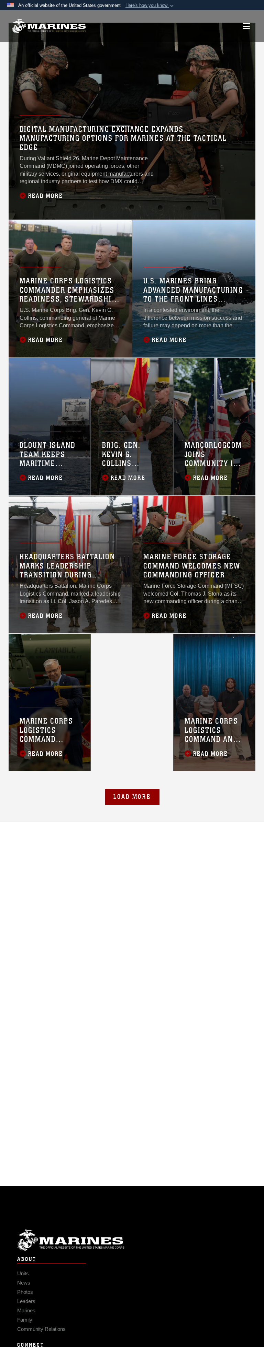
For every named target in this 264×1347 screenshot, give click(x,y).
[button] (150, 5)
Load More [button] (132, 796)
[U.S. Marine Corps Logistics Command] (49, 26)
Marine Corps (132, 1240)
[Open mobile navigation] (246, 26)
